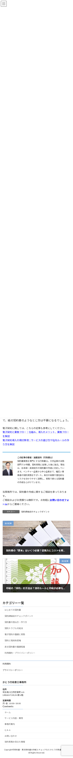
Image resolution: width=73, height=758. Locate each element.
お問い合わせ (11, 736)
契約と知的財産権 (13, 640)
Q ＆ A (7, 730)
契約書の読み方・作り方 (16, 622)
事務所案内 (10, 724)
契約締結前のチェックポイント (35, 511)
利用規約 (7, 664)
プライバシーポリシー (13, 670)
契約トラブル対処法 (14, 628)
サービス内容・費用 (14, 718)
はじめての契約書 (13, 610)
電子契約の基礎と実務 (15, 634)
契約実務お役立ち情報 (15, 742)
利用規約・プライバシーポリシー (20, 653)
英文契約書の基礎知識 (15, 647)
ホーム (8, 712)
